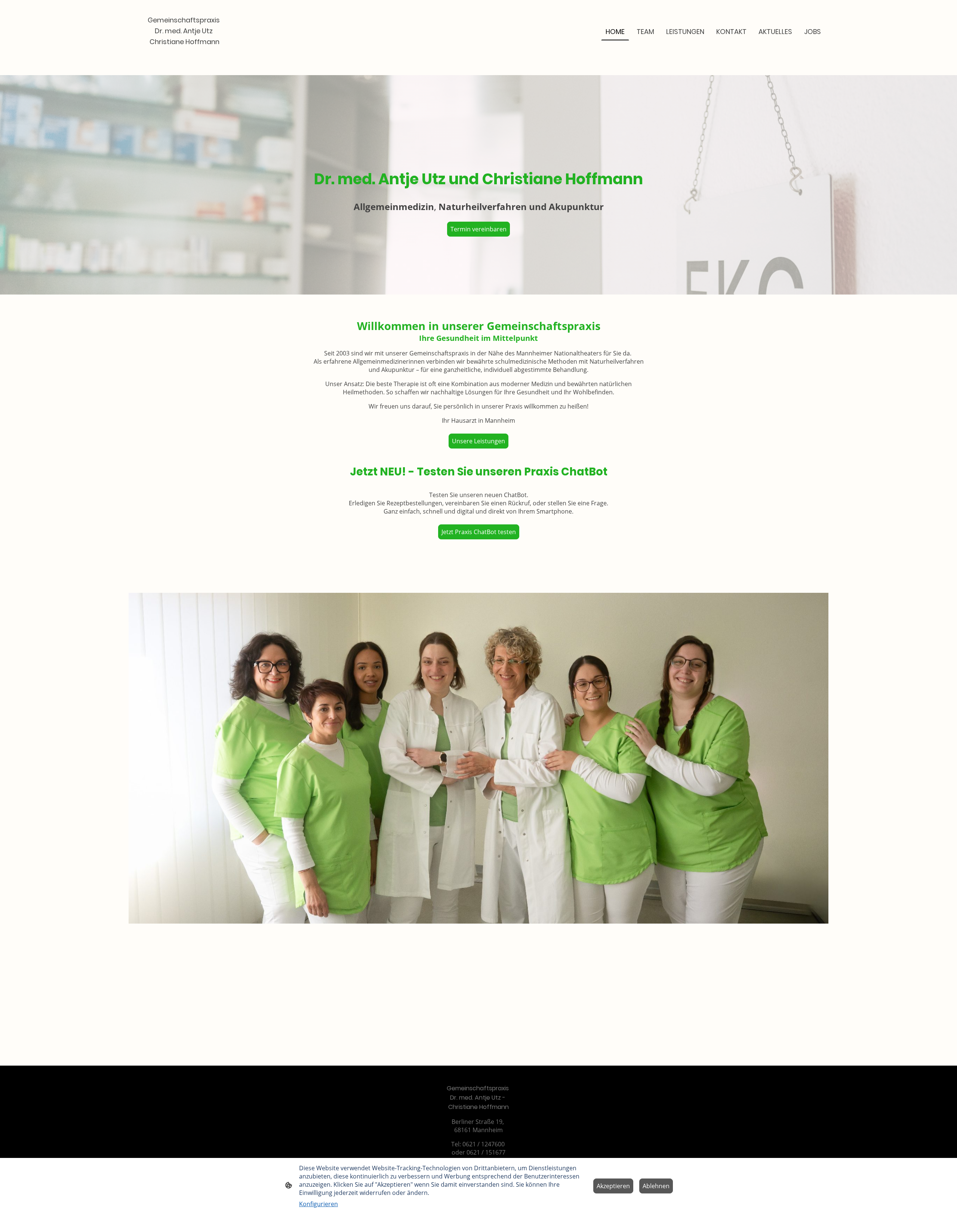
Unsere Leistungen (478, 441)
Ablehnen (656, 1186)
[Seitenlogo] (184, 54)
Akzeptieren (613, 1186)
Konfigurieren (318, 1204)
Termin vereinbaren (478, 229)
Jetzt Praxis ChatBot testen (478, 532)
